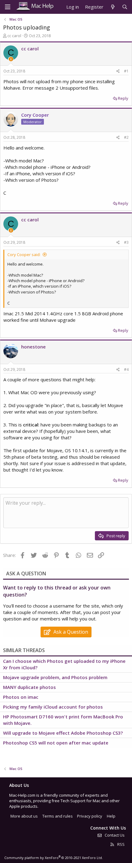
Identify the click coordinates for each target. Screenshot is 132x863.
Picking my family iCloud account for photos (53, 707)
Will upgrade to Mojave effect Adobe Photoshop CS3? (63, 733)
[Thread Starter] (11, 59)
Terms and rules (57, 816)
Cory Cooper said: (24, 254)
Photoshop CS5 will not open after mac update (55, 743)
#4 (126, 369)
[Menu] (7, 7)
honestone (33, 347)
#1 (126, 71)
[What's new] (112, 7)
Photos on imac (20, 697)
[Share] (118, 71)
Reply (123, 98)
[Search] (125, 7)
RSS (120, 844)
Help (111, 816)
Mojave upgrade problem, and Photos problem (55, 677)
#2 (126, 137)
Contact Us (114, 835)
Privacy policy (89, 816)
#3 (126, 242)
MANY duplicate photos (29, 687)
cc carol (14, 35)
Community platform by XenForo (53, 857)
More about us (24, 816)
